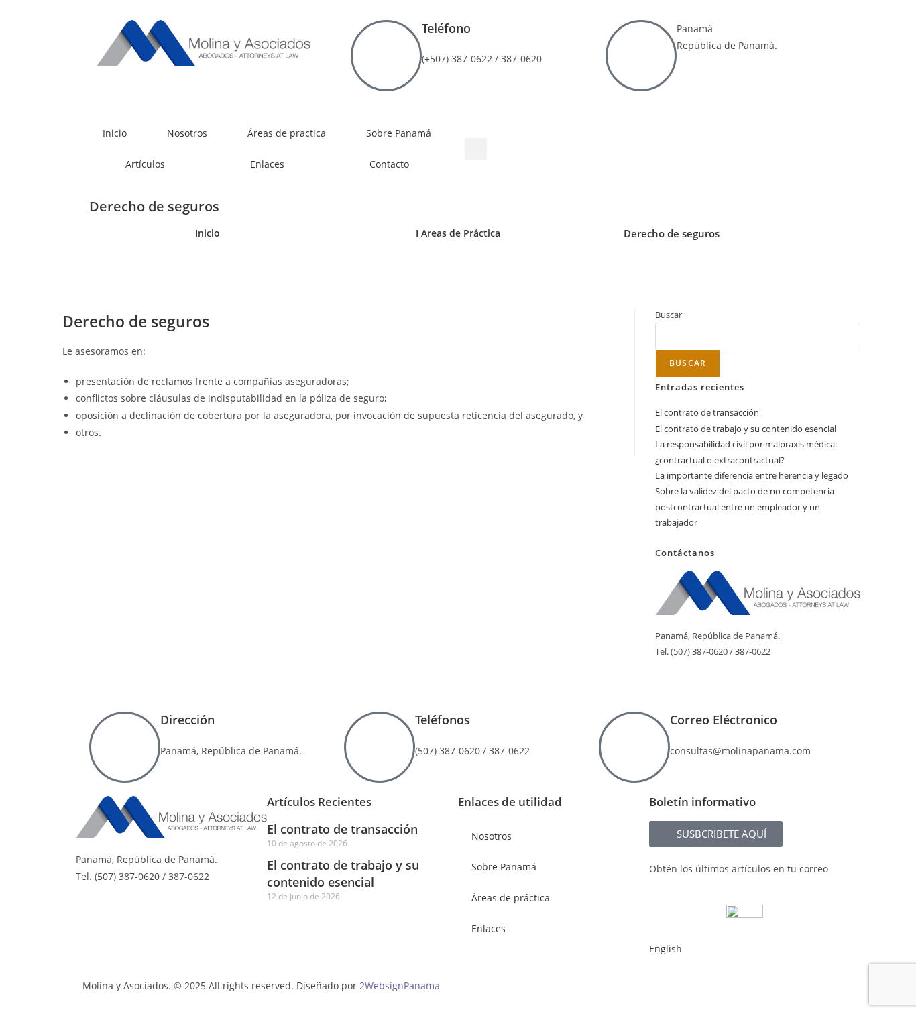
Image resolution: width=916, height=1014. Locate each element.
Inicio (115, 133)
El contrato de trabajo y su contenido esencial (745, 428)
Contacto (389, 164)
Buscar (668, 314)
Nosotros (187, 133)
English (665, 948)
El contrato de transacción (707, 412)
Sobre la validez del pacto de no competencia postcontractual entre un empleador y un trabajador (744, 506)
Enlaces (267, 164)
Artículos (145, 164)
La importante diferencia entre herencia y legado (751, 475)
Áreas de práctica (510, 897)
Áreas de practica (286, 133)
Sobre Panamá (398, 133)
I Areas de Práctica (458, 233)
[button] (476, 149)
